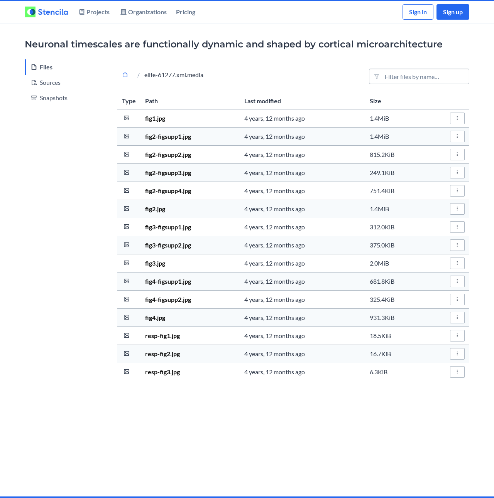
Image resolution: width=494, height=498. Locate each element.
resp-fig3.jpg (162, 371)
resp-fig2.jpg (162, 353)
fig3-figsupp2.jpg (168, 245)
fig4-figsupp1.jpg (168, 281)
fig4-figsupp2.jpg (168, 299)
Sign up (453, 11)
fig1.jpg (155, 118)
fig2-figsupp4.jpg (168, 190)
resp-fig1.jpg (162, 335)
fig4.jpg (155, 317)
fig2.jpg (155, 208)
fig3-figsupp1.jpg (168, 226)
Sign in (418, 11)
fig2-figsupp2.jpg (168, 154)
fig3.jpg (155, 263)
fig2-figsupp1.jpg (168, 136)
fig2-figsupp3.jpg (168, 172)
